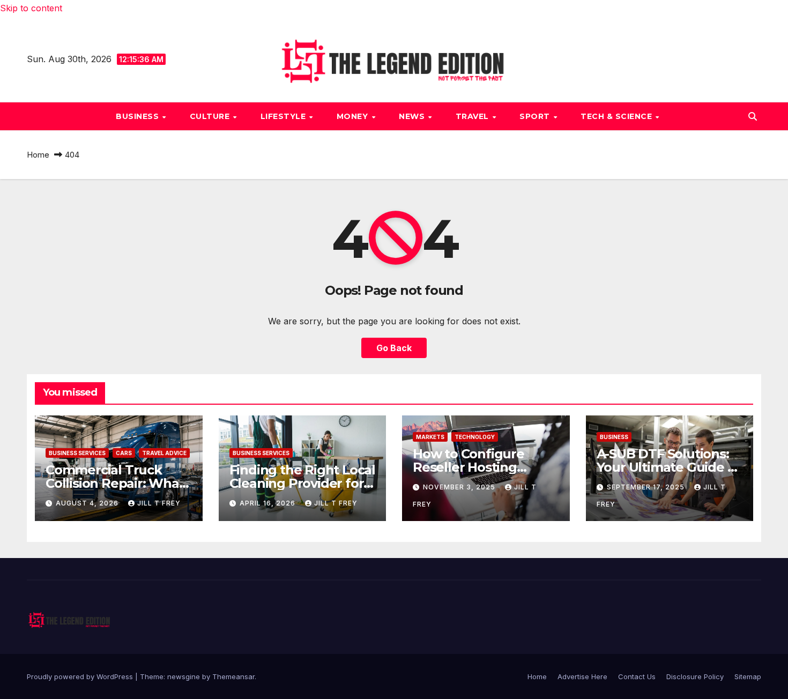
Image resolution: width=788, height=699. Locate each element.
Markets (430, 437)
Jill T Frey (159, 503)
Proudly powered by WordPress (81, 676)
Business (138, 116)
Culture (211, 116)
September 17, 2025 (647, 487)
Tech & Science (618, 116)
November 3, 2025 (460, 487)
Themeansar (233, 676)
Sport (535, 116)
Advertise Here (582, 676)
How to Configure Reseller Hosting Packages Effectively (478, 467)
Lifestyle (284, 116)
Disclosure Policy (695, 676)
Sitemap (747, 676)
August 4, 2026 (88, 503)
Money (353, 116)
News (413, 116)
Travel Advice (164, 453)
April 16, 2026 (269, 503)
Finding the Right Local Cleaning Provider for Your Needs (302, 483)
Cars (124, 453)
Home (38, 155)
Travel (474, 116)
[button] (752, 116)
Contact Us (637, 676)
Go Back (394, 348)
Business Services (77, 453)
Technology (475, 437)
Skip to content (31, 8)
